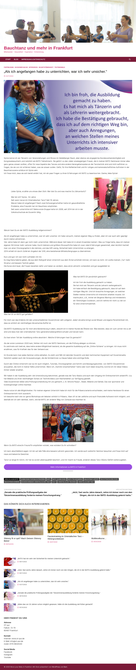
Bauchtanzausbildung (109, 479)
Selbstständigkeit (46, 67)
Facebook (8, 652)
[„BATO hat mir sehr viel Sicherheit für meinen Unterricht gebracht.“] (10, 559)
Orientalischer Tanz (86, 482)
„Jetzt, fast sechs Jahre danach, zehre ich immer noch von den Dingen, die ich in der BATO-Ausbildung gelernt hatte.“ (64, 570)
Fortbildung (9, 67)
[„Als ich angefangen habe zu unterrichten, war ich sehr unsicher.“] (10, 582)
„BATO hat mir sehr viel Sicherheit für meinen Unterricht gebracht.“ (43, 559)
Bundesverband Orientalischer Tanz (36, 482)
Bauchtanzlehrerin (12, 482)
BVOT (54, 482)
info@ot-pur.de (16, 641)
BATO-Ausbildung (59, 479)
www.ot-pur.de (18, 638)
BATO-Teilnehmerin (75, 479)
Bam (65, 667)
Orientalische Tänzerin (67, 482)
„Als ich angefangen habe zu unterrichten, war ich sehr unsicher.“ (43, 581)
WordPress (56, 667)
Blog (16, 59)
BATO (49, 479)
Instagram (8, 655)
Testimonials (59, 67)
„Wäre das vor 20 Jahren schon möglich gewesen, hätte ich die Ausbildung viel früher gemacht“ (55, 604)
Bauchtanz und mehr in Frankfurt (38, 48)
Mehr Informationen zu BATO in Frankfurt (68, 467)
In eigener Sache (21, 67)
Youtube (7, 657)
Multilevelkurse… (98, 538)
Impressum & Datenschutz (33, 59)
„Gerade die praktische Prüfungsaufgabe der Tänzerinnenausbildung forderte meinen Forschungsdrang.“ (58, 593)
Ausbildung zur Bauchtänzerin (33, 479)
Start (8, 59)
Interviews (33, 67)
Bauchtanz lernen (91, 479)
